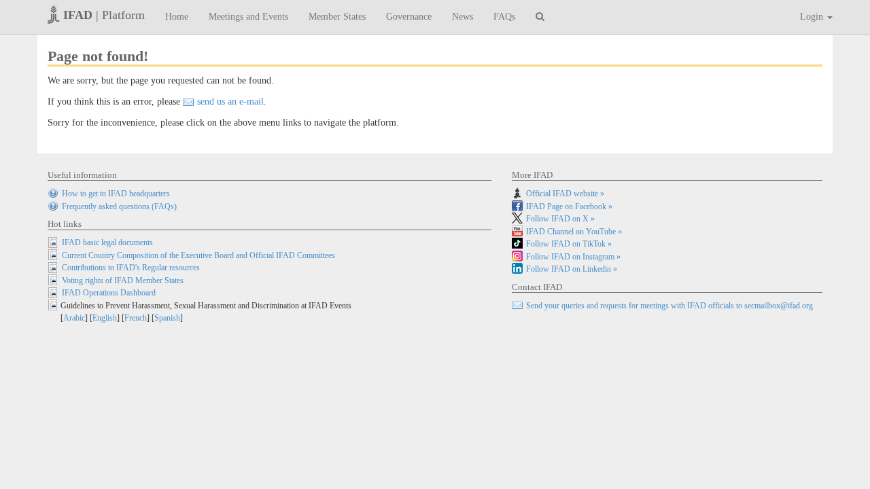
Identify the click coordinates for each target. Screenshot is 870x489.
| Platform (104, 15)
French (135, 318)
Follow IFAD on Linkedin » (571, 269)
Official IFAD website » (565, 193)
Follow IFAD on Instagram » (573, 256)
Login (813, 17)
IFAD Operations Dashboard (109, 292)
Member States (337, 17)
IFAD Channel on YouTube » (574, 231)
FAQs (504, 17)
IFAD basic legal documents (107, 242)
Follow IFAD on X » (560, 218)
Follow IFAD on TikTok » (569, 244)
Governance (409, 17)
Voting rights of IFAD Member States (123, 280)
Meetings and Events (248, 17)
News (462, 17)
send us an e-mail (230, 101)
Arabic (74, 318)
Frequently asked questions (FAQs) (119, 206)
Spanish (167, 318)
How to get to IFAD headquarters (116, 193)
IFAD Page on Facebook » (569, 206)
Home (176, 17)
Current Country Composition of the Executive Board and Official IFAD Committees (198, 255)
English (104, 318)
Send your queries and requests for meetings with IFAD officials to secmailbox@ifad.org (669, 305)
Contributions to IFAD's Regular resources (131, 267)
